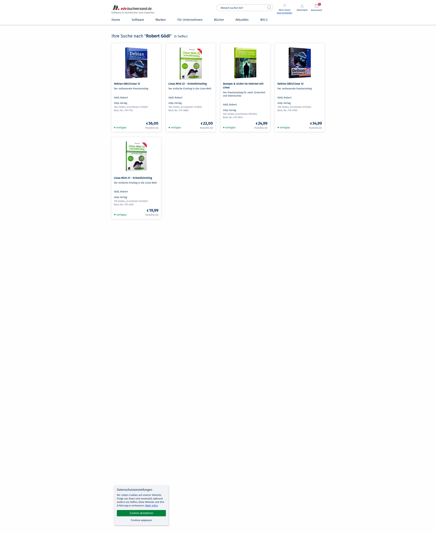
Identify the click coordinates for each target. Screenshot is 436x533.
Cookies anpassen (141, 520)
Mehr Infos (151, 505)
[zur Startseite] (132, 9)
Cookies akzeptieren (141, 513)
